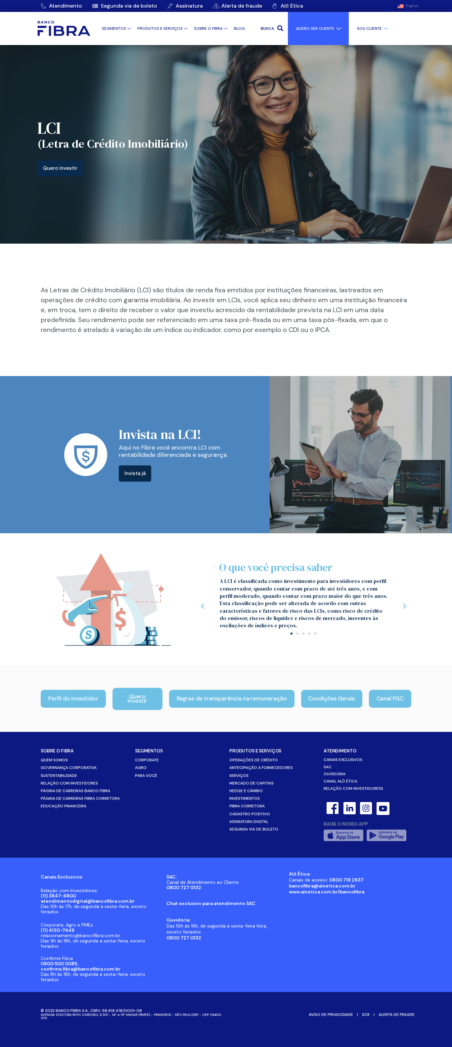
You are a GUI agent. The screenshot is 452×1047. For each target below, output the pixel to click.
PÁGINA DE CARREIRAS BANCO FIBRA (75, 790)
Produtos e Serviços (160, 28)
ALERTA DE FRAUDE (397, 1014)
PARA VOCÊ (146, 775)
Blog (239, 28)
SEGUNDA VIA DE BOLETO (253, 829)
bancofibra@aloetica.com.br (322, 886)
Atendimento (340, 751)
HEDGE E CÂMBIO (246, 790)
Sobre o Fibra (208, 28)
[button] (292, 634)
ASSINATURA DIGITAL (248, 821)
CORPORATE (147, 760)
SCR (366, 1014)
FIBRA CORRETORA (247, 806)
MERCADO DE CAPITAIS (251, 783)
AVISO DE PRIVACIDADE (331, 1014)
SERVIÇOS (239, 775)
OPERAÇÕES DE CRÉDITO (253, 760)
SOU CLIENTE (369, 28)
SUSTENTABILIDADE (59, 775)
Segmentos (114, 28)
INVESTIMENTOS (244, 798)
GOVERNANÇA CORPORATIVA (69, 767)
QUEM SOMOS (54, 760)
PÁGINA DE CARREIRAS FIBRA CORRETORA (80, 798)
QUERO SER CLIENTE (315, 28)
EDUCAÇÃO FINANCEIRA (63, 806)
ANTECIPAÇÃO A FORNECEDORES (261, 767)
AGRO (141, 767)
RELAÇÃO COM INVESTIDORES (69, 783)
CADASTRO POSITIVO (249, 814)
